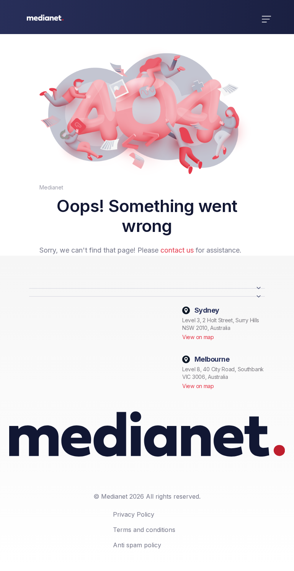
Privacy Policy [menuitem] (133, 514)
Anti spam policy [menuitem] (137, 545)
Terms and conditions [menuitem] (144, 529)
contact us (177, 250)
